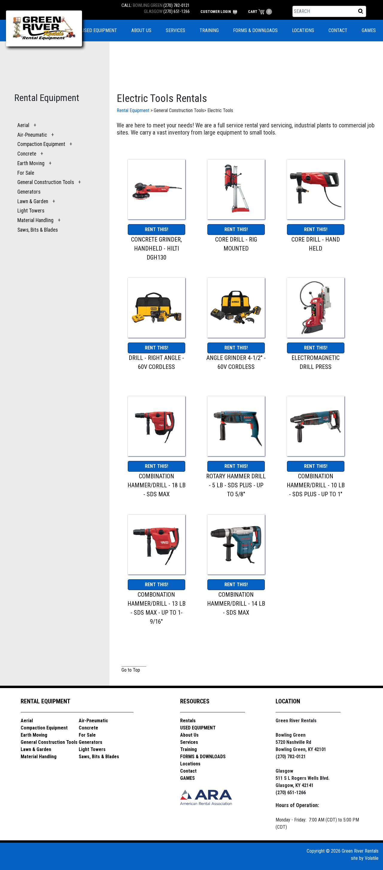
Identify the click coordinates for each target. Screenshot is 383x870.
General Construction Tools (45, 182)
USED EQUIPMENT (99, 30)
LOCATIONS (303, 30)
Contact (188, 771)
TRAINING (209, 30)
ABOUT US (141, 30)
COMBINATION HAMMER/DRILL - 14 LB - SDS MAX (236, 603)
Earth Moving (31, 163)
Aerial (23, 125)
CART (253, 11)
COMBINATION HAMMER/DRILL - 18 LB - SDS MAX (156, 485)
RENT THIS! (156, 229)
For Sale (25, 173)
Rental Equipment (133, 110)
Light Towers (30, 211)
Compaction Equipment (41, 144)
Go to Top (130, 670)
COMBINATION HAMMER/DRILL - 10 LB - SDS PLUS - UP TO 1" (316, 485)
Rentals (188, 720)
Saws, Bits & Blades (37, 230)
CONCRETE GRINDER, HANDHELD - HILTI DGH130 (156, 248)
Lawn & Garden (32, 201)
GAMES (369, 30)
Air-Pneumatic (32, 135)
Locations (190, 764)
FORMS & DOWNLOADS (255, 30)
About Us (189, 735)
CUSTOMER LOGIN (216, 11)
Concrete (26, 154)
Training (188, 749)
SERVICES (175, 30)
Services (189, 742)
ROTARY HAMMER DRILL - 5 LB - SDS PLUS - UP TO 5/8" (236, 485)
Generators (28, 192)
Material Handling (35, 220)
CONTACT (338, 30)
